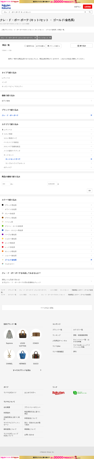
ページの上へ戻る (47, 308)
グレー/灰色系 (9, 213)
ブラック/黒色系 (10, 205)
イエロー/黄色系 (10, 239)
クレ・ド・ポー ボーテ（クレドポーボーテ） (17, 37)
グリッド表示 (54, 46)
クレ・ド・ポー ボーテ (10, 115)
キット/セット (43, 37)
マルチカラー (9, 264)
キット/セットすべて (13, 159)
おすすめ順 (40, 46)
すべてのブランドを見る (22, 370)
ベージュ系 (8, 222)
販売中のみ (30, 46)
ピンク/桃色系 (9, 243)
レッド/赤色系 (9, 247)
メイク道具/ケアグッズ (12, 150)
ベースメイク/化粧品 (11, 142)
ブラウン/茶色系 (10, 218)
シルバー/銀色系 (10, 255)
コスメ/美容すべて (10, 138)
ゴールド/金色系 (10, 260)
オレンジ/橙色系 (10, 251)
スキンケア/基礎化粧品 (12, 146)
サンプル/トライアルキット (15, 163)
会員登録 (87, 6)
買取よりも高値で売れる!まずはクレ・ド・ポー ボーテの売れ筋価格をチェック (21, 280)
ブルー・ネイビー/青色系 (13, 230)
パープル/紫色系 (10, 234)
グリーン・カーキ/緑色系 (13, 226)
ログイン (77, 6)
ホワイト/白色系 (10, 209)
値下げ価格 (6, 101)
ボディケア (8, 167)
